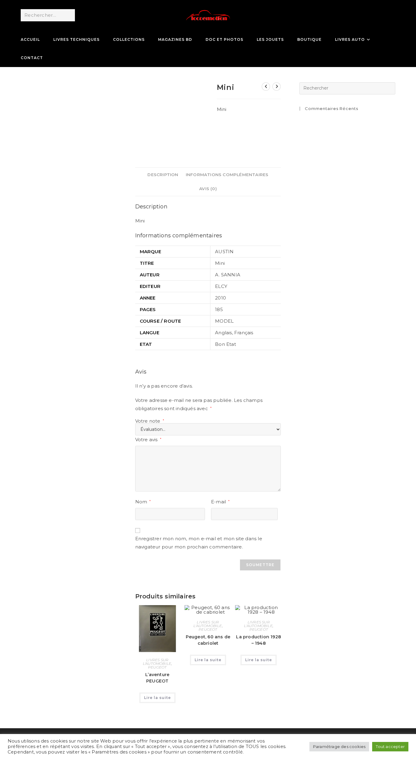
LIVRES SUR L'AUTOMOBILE (157, 662)
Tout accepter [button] (390, 746)
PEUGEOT (157, 667)
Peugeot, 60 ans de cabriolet (208, 640)
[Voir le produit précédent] (266, 86)
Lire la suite (157, 697)
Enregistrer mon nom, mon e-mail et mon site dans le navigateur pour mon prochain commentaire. (198, 543)
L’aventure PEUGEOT (157, 678)
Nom (143, 502)
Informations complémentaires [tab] (227, 174)
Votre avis (148, 439)
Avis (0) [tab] (208, 188)
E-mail (220, 502)
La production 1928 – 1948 (258, 640)
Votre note (149, 421)
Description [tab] (162, 174)
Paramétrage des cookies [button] (339, 746)
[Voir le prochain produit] (276, 86)
